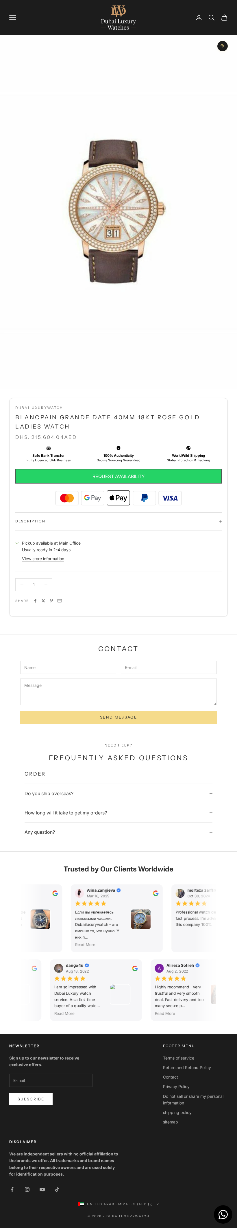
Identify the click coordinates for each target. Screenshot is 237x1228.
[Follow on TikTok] (57, 1189)
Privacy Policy (176, 1086)
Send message (118, 717)
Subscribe (31, 1099)
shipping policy (177, 1112)
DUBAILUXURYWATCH (39, 407)
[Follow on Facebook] (12, 1189)
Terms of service (178, 1057)
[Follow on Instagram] (27, 1189)
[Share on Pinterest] (51, 600)
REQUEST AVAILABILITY (118, 476)
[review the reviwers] (52, 893)
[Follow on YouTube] (42, 1189)
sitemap (170, 1121)
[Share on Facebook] (35, 600)
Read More (83, 944)
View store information (43, 558)
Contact (170, 1076)
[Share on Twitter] (43, 600)
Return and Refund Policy (187, 1067)
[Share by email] (59, 600)
